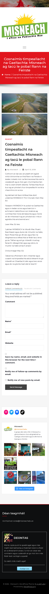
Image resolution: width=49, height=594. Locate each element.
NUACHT (8, 139)
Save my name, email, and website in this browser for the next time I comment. (23, 360)
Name (8, 321)
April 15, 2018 (30, 170)
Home (7, 75)
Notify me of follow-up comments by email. (23, 373)
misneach (14, 170)
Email (7, 332)
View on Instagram (26, 489)
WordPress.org (30, 587)
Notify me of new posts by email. (24, 380)
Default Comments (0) (13, 288)
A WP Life (41, 584)
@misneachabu (20, 429)
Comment (10, 302)
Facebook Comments (32, 288)
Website (9, 343)
